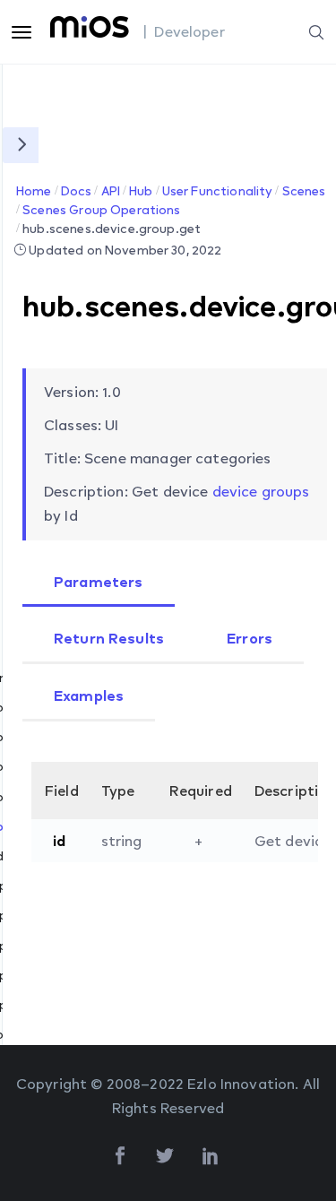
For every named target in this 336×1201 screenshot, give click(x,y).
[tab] (98, 583)
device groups (261, 491)
